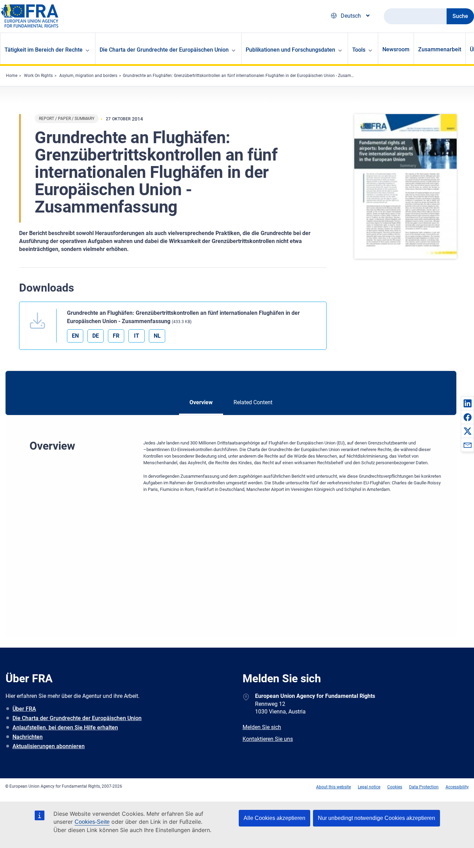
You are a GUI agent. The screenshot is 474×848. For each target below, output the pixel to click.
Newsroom (395, 49)
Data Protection (424, 787)
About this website (333, 787)
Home (11, 75)
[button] (467, 403)
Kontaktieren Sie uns (268, 739)
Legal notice (369, 787)
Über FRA (24, 709)
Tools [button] (358, 49)
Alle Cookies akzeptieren (274, 818)
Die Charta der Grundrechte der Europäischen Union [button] (164, 49)
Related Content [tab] (253, 402)
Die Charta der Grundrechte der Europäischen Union (77, 718)
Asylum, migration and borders (88, 75)
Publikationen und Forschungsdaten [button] (290, 49)
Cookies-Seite (92, 822)
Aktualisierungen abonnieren (48, 746)
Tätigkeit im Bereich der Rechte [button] (44, 49)
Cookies (394, 787)
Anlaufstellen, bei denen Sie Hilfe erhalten (65, 727)
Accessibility (457, 787)
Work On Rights (38, 75)
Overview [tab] (201, 402)
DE (95, 335)
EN (75, 335)
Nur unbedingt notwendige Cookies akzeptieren (376, 818)
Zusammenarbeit (439, 49)
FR (116, 335)
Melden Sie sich (262, 727)
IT (136, 335)
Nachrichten (27, 737)
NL (157, 335)
